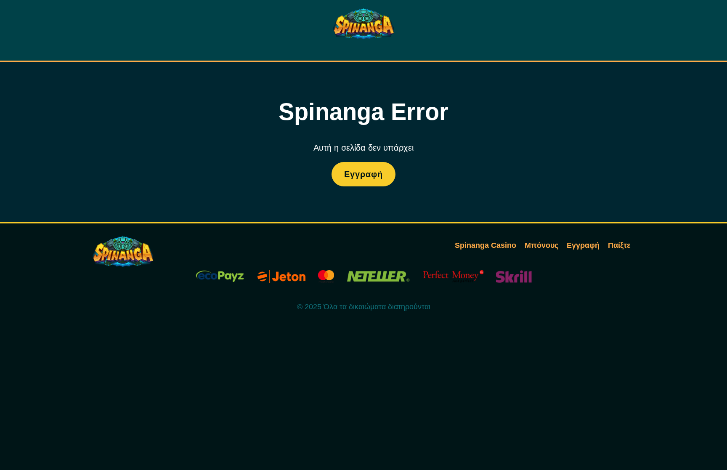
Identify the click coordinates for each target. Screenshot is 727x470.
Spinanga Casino (485, 245)
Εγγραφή (363, 174)
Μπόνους (541, 245)
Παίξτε (619, 245)
